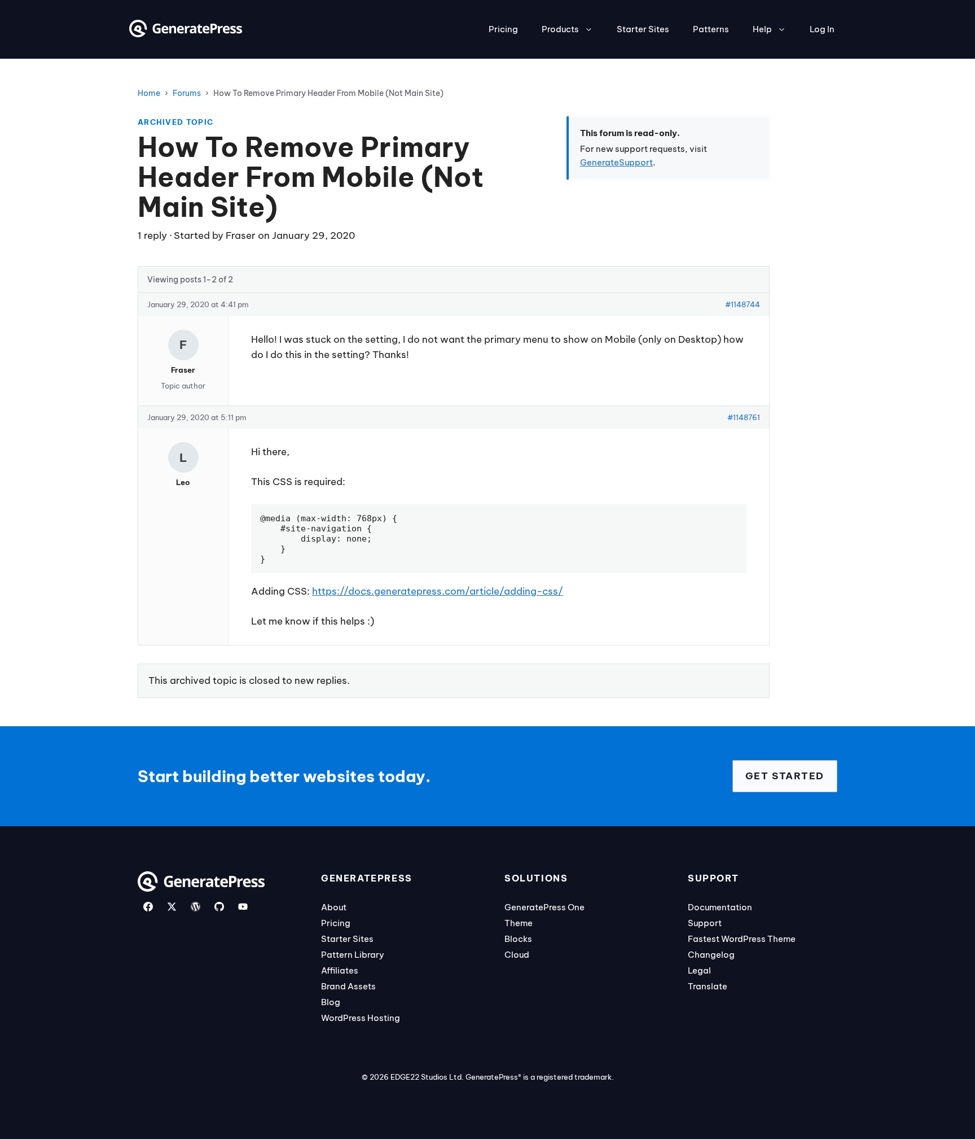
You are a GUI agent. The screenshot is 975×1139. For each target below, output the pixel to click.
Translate (707, 986)
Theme (518, 923)
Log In (822, 29)
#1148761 (743, 417)
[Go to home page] (185, 34)
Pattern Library (352, 954)
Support (705, 923)
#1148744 (742, 304)
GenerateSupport (616, 162)
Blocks (518, 938)
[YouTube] (242, 906)
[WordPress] (195, 906)
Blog (330, 1002)
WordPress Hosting (360, 1018)
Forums (187, 93)
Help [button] (762, 29)
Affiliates (339, 970)
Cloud (516, 954)
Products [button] (560, 29)
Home (149, 93)
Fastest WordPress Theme (742, 938)
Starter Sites (643, 29)
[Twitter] (171, 906)
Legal (699, 970)
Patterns (711, 29)
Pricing (503, 29)
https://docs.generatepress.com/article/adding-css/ (437, 591)
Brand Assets (348, 986)
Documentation (720, 907)
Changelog (711, 954)
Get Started (784, 776)
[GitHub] (219, 906)
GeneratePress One (544, 907)
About (333, 907)
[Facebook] (148, 906)
